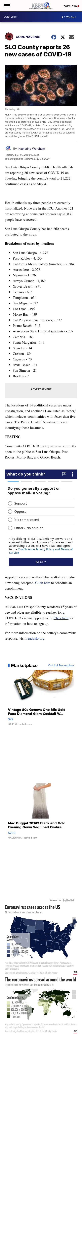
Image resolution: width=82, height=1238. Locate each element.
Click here (42, 582)
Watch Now (70, 6)
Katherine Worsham (31, 148)
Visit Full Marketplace (61, 665)
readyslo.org (35, 638)
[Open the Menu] (6, 5)
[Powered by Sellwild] (68, 900)
